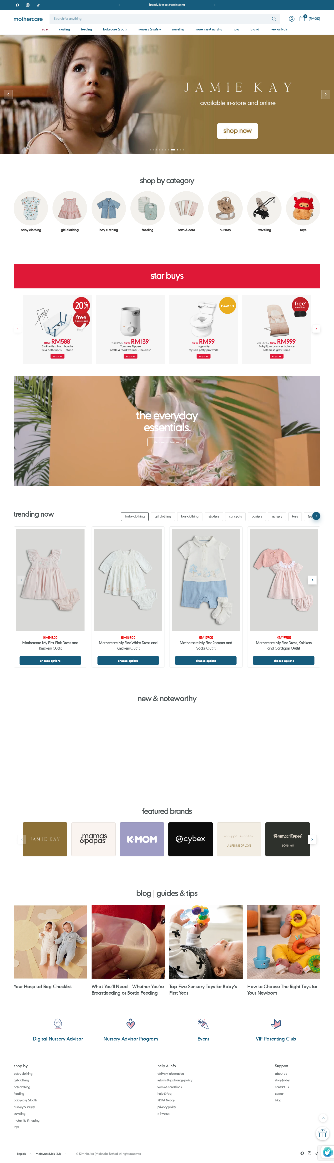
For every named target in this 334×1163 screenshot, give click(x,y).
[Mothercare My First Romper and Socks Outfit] (206, 580)
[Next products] (316, 329)
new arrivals (279, 29)
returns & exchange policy (174, 1080)
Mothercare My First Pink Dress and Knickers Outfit (50, 645)
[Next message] (215, 5)
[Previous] (13, 211)
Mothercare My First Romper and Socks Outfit (206, 645)
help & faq (164, 1093)
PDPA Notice (165, 1100)
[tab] (150, 149)
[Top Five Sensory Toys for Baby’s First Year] (206, 942)
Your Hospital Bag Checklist (43, 986)
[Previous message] (119, 5)
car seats (235, 516)
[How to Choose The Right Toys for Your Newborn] (284, 942)
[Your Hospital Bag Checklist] (50, 942)
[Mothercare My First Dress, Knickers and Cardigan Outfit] (284, 580)
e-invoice (163, 1113)
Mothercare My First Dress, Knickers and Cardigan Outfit (284, 645)
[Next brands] (312, 839)
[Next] (320, 211)
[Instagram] (27, 5)
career (279, 1093)
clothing (64, 29)
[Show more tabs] (316, 516)
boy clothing (190, 516)
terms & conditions (169, 1087)
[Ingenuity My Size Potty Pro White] (203, 329)
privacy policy (166, 1107)
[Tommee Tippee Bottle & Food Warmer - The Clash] (130, 329)
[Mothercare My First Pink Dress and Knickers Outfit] (50, 580)
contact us (282, 1087)
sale (45, 29)
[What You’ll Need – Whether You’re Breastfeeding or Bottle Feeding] (128, 942)
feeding (86, 29)
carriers (257, 516)
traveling (178, 29)
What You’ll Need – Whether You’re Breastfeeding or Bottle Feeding (128, 989)
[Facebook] (17, 5)
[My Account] (292, 19)
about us (281, 1073)
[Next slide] (325, 94)
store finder (282, 1080)
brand (254, 29)
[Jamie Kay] (45, 839)
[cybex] (190, 839)
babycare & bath (115, 29)
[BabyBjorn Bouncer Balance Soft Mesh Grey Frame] (277, 329)
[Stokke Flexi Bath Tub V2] (57, 329)
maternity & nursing (208, 29)
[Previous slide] (8, 94)
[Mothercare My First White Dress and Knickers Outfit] (128, 580)
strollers (214, 516)
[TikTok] (38, 5)
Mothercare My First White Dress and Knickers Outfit (128, 645)
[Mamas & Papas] (93, 839)
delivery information (170, 1073)
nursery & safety (149, 29)
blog (278, 1100)
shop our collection (167, 442)
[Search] (274, 19)
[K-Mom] (142, 839)
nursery (277, 516)
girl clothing (163, 516)
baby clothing (135, 516)
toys (236, 29)
